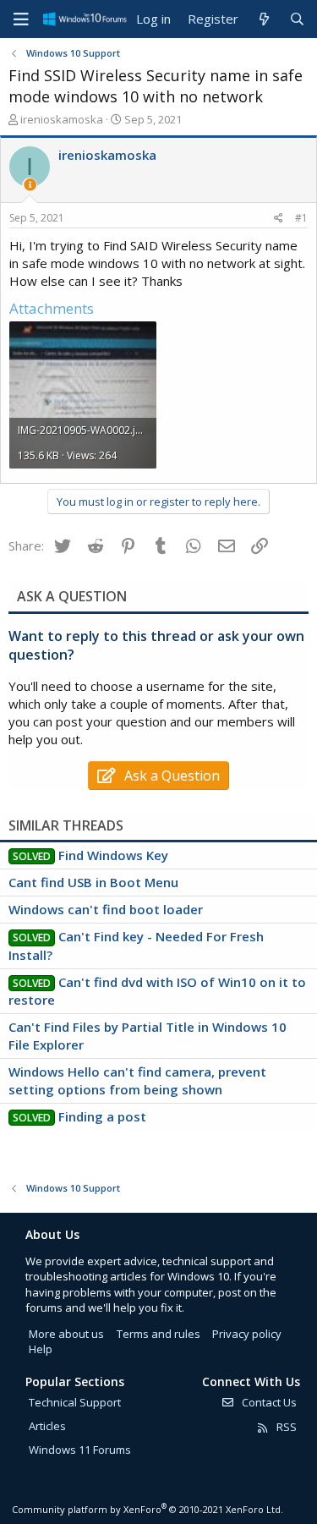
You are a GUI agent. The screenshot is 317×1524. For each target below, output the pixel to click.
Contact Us (268, 1402)
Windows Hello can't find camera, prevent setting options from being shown (137, 1080)
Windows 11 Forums (80, 1449)
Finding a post (102, 1116)
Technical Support (75, 1402)
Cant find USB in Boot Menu (93, 882)
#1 (301, 218)
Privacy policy (246, 1333)
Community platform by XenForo (147, 1509)
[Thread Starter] (30, 185)
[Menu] (21, 19)
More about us (66, 1333)
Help (40, 1349)
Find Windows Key (113, 855)
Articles (47, 1426)
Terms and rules (158, 1333)
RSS (285, 1426)
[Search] (297, 19)
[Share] (278, 218)
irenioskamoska (61, 119)
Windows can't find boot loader (105, 909)
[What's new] (263, 19)
